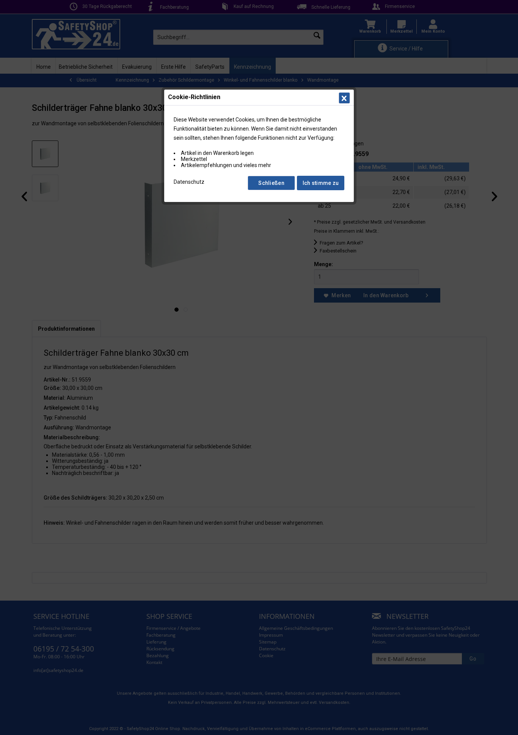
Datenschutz (189, 182)
